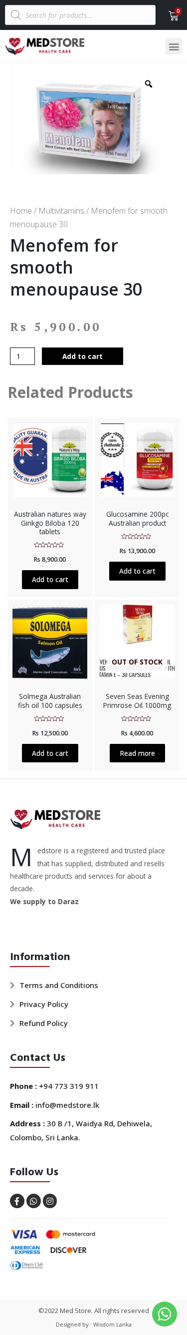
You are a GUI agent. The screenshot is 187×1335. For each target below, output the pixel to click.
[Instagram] (50, 1201)
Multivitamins (61, 210)
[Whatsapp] (33, 1201)
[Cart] (170, 16)
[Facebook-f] (17, 1201)
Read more (137, 753)
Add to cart (82, 356)
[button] (174, 46)
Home (21, 210)
